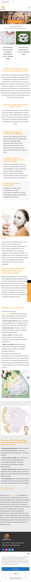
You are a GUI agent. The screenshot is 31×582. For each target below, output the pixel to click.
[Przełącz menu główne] (29, 7)
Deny (15, 573)
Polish (7, 2)
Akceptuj (15, 569)
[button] (28, 554)
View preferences (15, 578)
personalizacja (6, 313)
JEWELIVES (13, 495)
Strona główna (9, 28)
